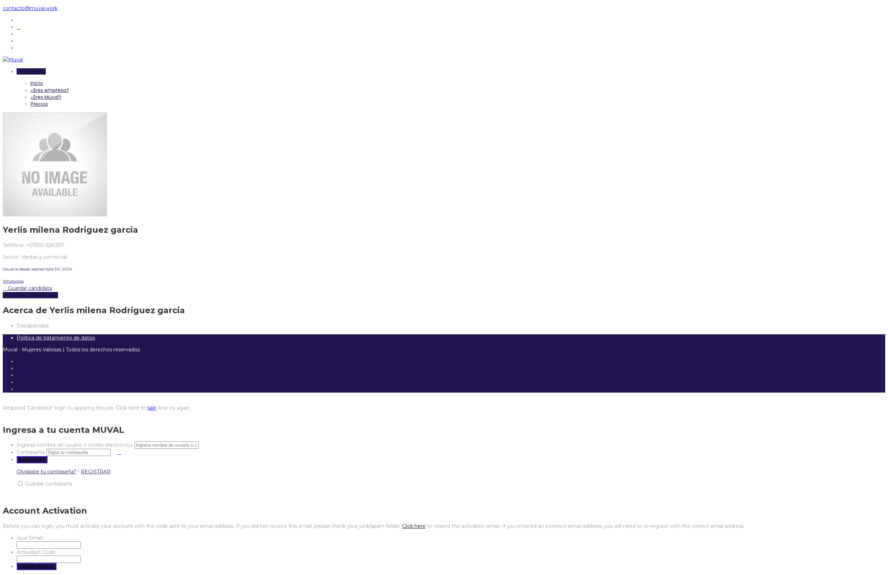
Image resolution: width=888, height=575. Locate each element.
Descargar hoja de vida (30, 295)
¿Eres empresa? (50, 90)
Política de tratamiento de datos (56, 338)
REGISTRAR (96, 472)
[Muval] (13, 60)
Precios (39, 104)
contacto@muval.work (30, 8)
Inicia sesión (31, 71)
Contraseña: (31, 452)
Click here (414, 526)
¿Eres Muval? (46, 97)
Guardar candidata (29, 288)
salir (151, 408)
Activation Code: (36, 552)
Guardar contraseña (48, 484)
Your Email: (30, 538)
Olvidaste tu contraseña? (46, 472)
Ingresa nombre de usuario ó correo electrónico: (75, 445)
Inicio (37, 83)
